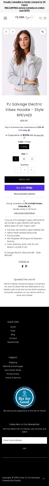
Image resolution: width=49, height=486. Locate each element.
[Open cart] (45, 18)
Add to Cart (24, 179)
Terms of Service (13, 378)
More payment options (24, 193)
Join (24, 448)
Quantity (25, 165)
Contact (13, 338)
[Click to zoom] (43, 32)
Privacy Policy (13, 374)
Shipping (13, 362)
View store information (24, 213)
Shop (13, 331)
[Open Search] (40, 18)
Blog (13, 334)
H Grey (24, 146)
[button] (24, 136)
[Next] (13, 32)
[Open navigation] (7, 18)
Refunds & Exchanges (13, 366)
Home (13, 327)
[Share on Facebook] (23, 267)
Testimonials (13, 342)
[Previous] (6, 32)
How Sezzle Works (13, 370)
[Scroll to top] (43, 478)
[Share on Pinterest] (26, 267)
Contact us (24, 262)
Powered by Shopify (12, 480)
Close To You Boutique (29, 477)
